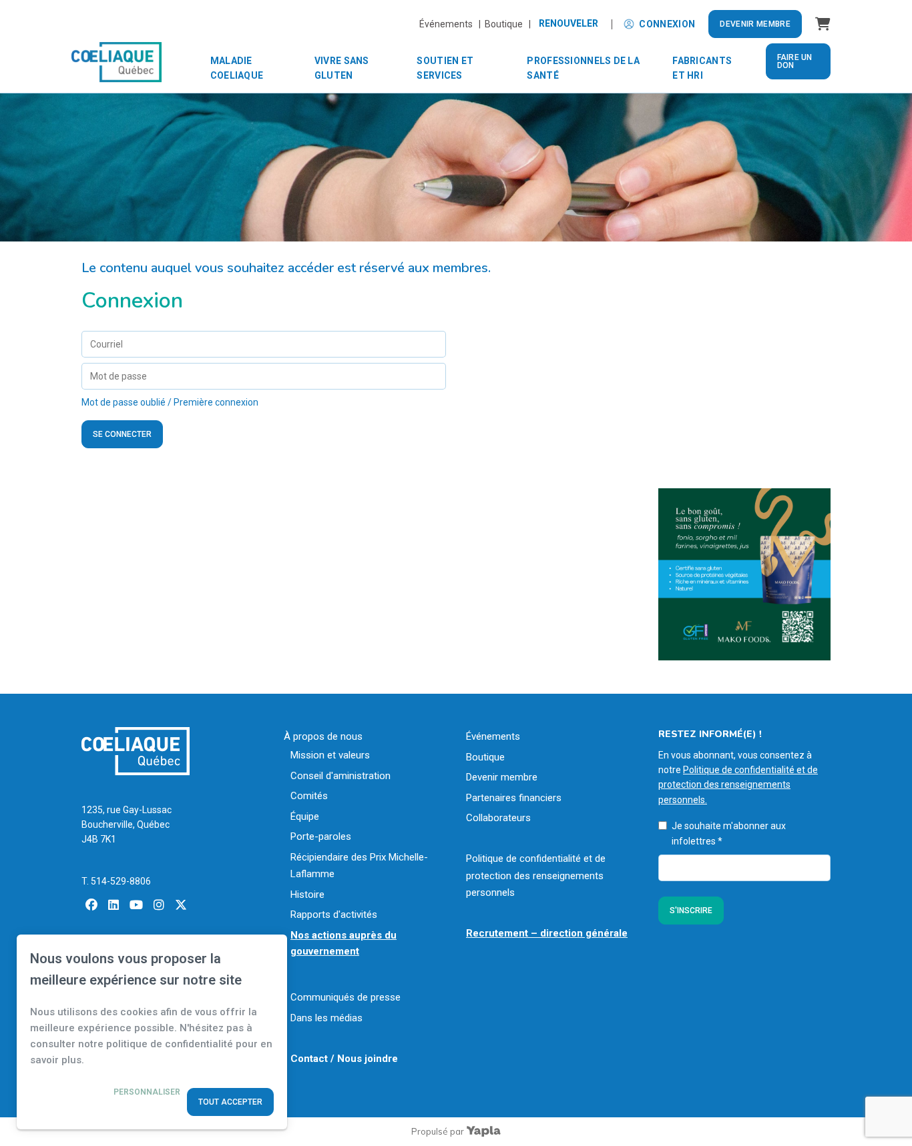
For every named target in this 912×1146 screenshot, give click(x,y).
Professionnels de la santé (583, 68)
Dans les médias (326, 1018)
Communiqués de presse (345, 997)
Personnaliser (146, 1092)
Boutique (485, 757)
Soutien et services (445, 68)
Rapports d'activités (333, 915)
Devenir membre (755, 24)
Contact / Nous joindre (344, 1059)
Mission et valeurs (330, 755)
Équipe (304, 816)
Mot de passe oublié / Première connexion (169, 402)
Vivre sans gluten (341, 68)
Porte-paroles (320, 836)
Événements (493, 736)
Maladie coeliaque (237, 68)
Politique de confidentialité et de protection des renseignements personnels (536, 875)
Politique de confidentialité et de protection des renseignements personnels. (738, 784)
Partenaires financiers (513, 798)
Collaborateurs (498, 818)
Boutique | (508, 24)
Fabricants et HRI (702, 68)
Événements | (452, 24)
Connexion (667, 24)
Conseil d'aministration (340, 776)
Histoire (307, 895)
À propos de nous (323, 736)
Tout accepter (230, 1102)
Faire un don (795, 61)
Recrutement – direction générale (547, 933)
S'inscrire (691, 910)
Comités (309, 796)
